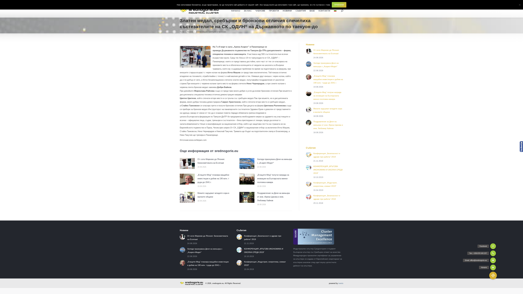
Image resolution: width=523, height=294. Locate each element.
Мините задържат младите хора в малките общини (213, 195)
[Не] (519, 4)
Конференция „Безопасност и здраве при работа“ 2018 (326, 197)
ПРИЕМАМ (339, 5)
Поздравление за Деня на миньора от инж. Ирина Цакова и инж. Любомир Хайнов (273, 197)
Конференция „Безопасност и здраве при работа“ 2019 (326, 155)
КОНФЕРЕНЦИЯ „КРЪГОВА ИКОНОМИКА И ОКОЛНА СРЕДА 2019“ (328, 169)
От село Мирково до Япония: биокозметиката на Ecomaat (211, 161)
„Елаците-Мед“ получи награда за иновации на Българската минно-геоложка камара (273, 178)
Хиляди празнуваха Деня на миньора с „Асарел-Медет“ (274, 161)
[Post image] (187, 163)
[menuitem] (335, 10)
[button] (493, 275)
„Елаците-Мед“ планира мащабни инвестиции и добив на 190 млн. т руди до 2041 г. (213, 178)
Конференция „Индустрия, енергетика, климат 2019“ (325, 184)
